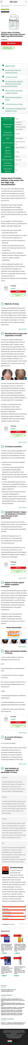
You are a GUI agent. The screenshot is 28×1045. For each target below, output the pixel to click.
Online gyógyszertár (18, 1032)
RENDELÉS (12, 43)
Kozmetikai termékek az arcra (7, 989)
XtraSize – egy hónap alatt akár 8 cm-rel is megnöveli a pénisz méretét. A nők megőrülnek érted (13, 1023)
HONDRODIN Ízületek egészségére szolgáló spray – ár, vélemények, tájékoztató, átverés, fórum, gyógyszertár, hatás (20, 948)
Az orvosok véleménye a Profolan (14, 104)
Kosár (24, 1032)
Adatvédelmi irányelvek (8, 1030)
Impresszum (5, 1031)
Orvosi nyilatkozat (11, 1032)
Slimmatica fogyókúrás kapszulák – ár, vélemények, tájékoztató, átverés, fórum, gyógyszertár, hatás (12, 1014)
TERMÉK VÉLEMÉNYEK (5, 11)
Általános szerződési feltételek (18, 1030)
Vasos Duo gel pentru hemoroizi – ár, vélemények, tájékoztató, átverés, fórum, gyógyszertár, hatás (19, 970)
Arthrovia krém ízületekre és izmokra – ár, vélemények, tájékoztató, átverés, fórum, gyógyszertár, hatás (7, 970)
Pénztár (12, 1033)
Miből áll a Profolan (10, 66)
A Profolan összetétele (11, 77)
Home (2, 5)
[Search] (26, 2)
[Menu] (1, 2)
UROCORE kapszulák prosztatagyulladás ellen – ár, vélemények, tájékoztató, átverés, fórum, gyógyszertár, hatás (7, 948)
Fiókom (15, 1033)
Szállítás (16, 1031)
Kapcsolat (10, 1031)
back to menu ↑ (23, 329)
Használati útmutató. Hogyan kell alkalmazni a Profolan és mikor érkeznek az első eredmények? (12, 84)
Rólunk (13, 1031)
